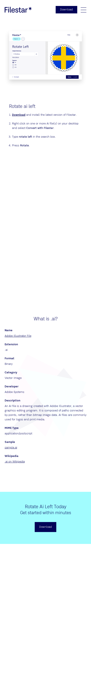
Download (18, 114)
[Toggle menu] (83, 10)
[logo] (18, 9)
